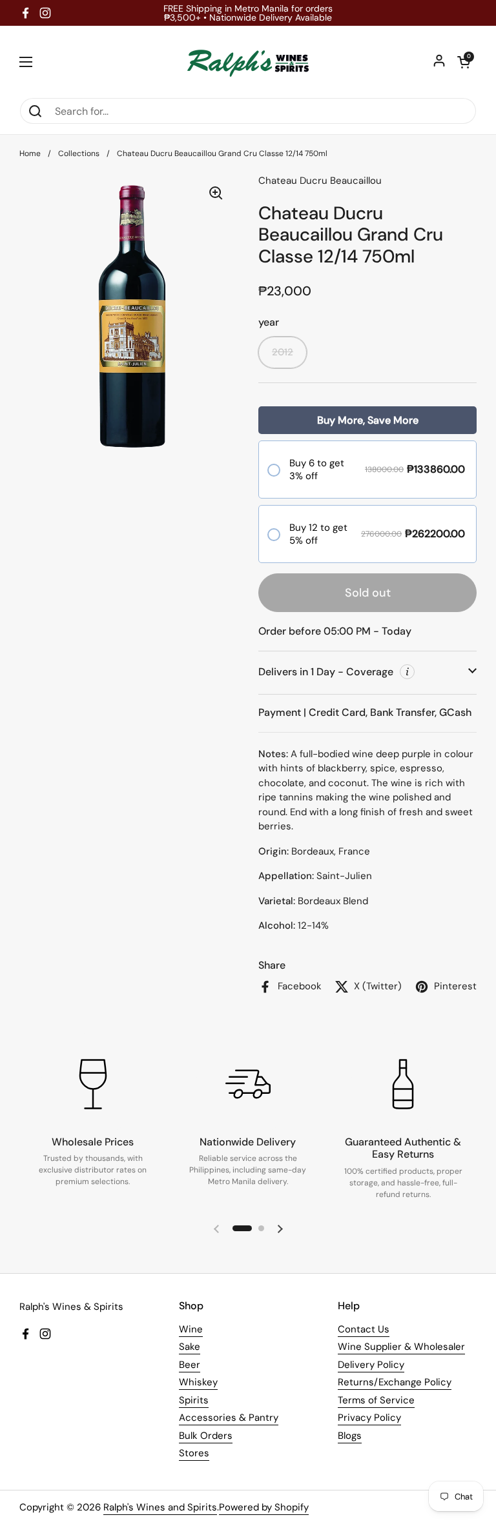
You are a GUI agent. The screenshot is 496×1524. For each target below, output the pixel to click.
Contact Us (363, 1329)
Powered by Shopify (264, 1507)
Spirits (194, 1400)
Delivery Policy (371, 1364)
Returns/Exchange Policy (394, 1382)
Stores (194, 1453)
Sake (189, 1346)
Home (30, 153)
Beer (189, 1364)
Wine (191, 1329)
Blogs (350, 1435)
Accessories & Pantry (228, 1417)
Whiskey (198, 1382)
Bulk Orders (205, 1435)
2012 (282, 352)
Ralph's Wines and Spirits (160, 1507)
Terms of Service (376, 1400)
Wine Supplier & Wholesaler (401, 1346)
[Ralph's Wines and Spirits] (248, 61)
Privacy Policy (369, 1417)
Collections (78, 153)
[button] (464, 62)
